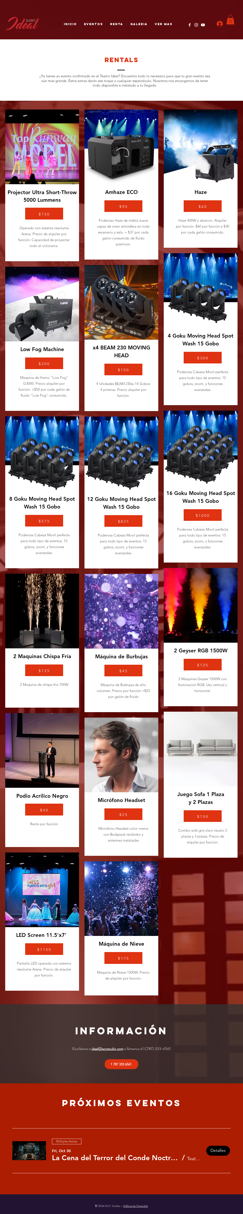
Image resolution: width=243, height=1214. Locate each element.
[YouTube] (203, 25)
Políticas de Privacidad (135, 1206)
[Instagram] (196, 25)
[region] (42, 185)
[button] (230, 19)
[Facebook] (189, 25)
